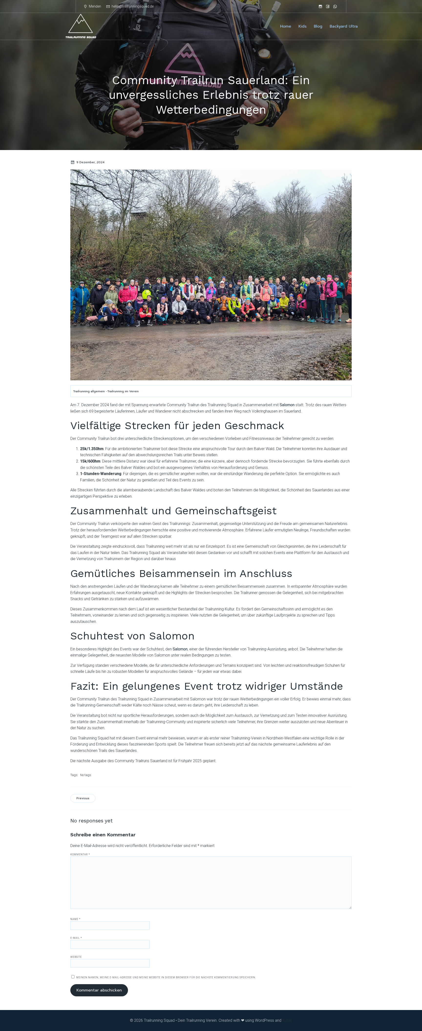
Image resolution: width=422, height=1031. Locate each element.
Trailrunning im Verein (123, 391)
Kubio (287, 1020)
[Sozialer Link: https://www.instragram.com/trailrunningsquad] (320, 6)
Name (75, 919)
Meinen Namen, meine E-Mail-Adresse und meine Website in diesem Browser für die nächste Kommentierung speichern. (166, 977)
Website (76, 957)
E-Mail (76, 938)
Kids (302, 26)
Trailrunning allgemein (89, 391)
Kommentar (80, 854)
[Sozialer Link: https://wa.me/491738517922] (335, 6)
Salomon (287, 405)
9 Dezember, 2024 (90, 162)
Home (285, 26)
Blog (318, 26)
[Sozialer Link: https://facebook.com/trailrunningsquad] (327, 6)
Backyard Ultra (344, 26)
